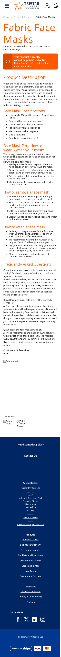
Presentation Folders (30, 560)
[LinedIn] (34, 619)
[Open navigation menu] (7, 6)
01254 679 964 (31, 517)
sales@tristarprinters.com (30, 524)
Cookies (30, 601)
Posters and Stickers (30, 576)
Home (6, 17)
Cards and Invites (30, 565)
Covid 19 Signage (22, 17)
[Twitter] (26, 619)
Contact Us (26, 63)
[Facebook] (18, 619)
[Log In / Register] (47, 6)
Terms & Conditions (30, 591)
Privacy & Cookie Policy (30, 596)
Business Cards (31, 539)
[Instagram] (43, 619)
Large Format (30, 571)
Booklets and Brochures (30, 555)
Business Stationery (30, 544)
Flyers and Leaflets (30, 549)
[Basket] (55, 6)
